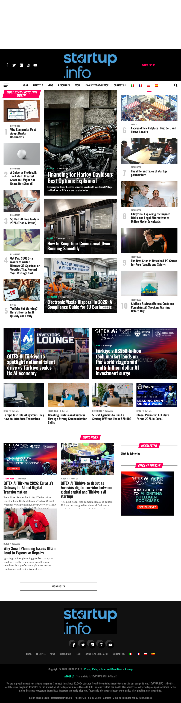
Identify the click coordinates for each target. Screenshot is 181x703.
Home (25, 85)
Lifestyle (38, 85)
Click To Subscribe (130, 453)
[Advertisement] (90, 24)
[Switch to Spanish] (156, 85)
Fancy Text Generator (97, 85)
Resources (64, 85)
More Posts (58, 586)
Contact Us (120, 85)
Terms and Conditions (112, 669)
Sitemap (129, 669)
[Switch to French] (140, 85)
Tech (77, 85)
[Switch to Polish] (148, 85)
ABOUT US (69, 676)
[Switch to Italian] (132, 85)
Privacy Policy (91, 669)
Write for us (148, 65)
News (50, 85)
